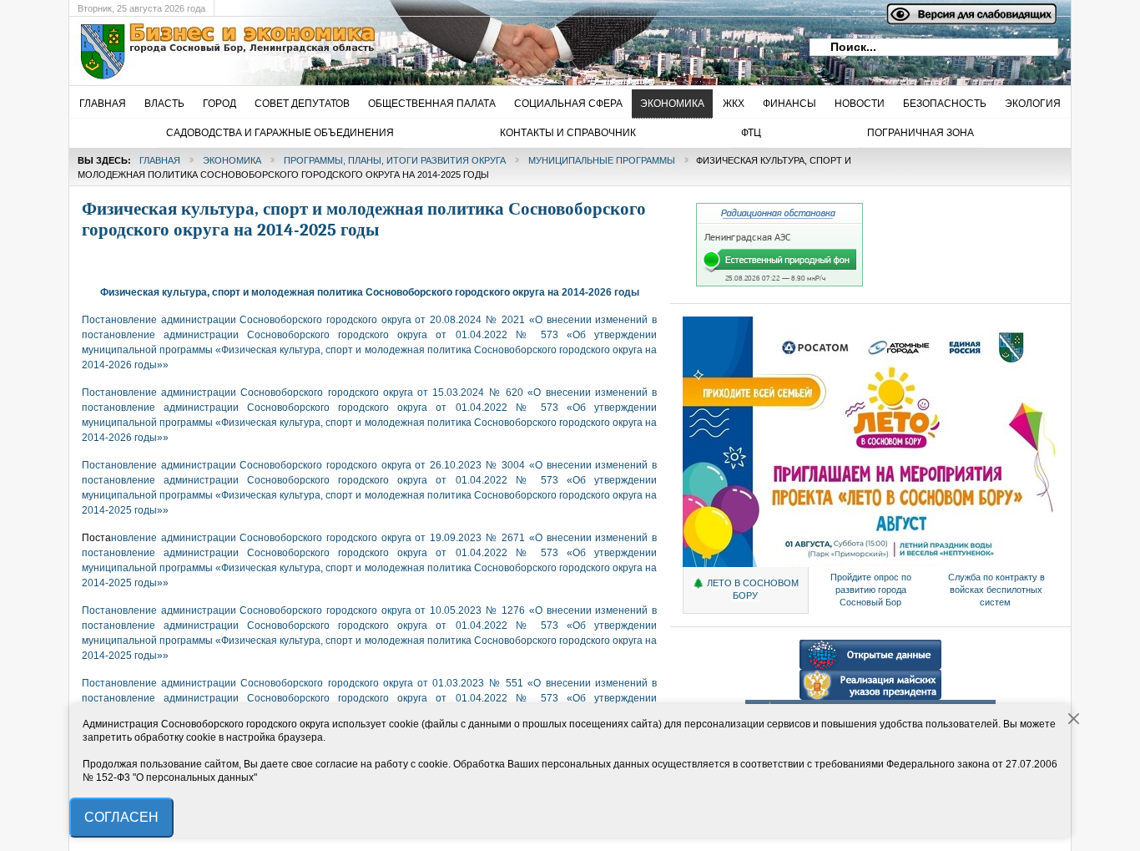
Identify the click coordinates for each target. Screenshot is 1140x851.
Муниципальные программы (601, 160)
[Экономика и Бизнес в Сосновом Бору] (340, 51)
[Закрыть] (1074, 719)
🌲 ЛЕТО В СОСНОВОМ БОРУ (746, 589)
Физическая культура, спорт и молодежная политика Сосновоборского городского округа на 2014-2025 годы (364, 219)
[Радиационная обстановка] (779, 283)
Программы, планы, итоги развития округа (395, 160)
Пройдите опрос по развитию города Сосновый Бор (870, 589)
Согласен (121, 817)
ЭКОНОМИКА (232, 160)
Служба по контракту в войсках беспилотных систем (996, 589)
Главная (159, 160)
